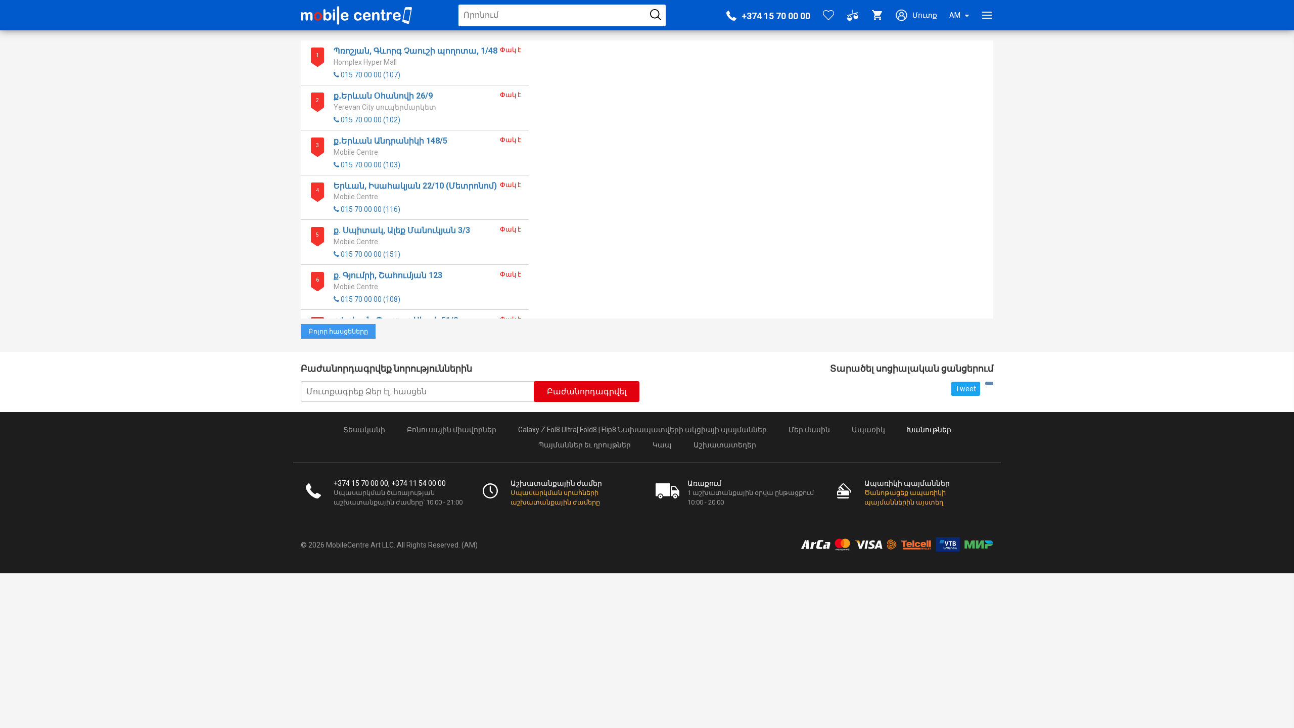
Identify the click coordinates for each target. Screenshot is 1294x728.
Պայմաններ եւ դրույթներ (584, 445)
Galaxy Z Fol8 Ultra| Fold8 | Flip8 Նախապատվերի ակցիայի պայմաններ (642, 430)
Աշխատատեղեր (725, 445)
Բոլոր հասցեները (338, 331)
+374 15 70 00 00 (776, 16)
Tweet (965, 389)
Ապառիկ (868, 430)
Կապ (662, 445)
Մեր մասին (809, 430)
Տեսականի (364, 430)
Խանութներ (929, 430)
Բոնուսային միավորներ (451, 430)
